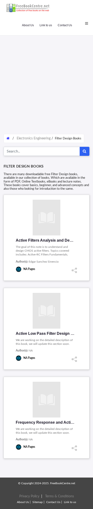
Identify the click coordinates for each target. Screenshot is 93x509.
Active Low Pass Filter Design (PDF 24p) (52, 333)
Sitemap (37, 502)
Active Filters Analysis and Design (47, 240)
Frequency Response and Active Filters (51, 422)
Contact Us (65, 25)
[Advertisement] (46, 82)
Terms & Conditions (59, 496)
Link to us (46, 25)
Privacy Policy (29, 496)
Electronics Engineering (34, 138)
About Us (28, 25)
